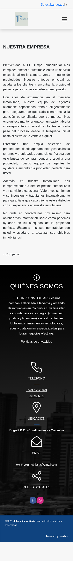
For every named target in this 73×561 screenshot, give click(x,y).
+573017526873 (36, 390)
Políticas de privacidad (36, 341)
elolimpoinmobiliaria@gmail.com (36, 464)
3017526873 (36, 396)
